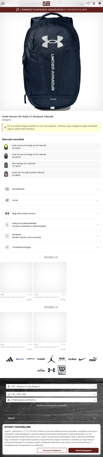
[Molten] (72, 359)
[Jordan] (51, 359)
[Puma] (93, 359)
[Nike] (83, 359)
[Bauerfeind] (20, 359)
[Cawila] (30, 359)
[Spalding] (41, 370)
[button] (51, 189)
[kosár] (99, 3)
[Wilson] (62, 370)
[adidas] (10, 359)
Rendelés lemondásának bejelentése (51, 405)
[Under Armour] (51, 370)
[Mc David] (62, 359)
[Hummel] (41, 359)
